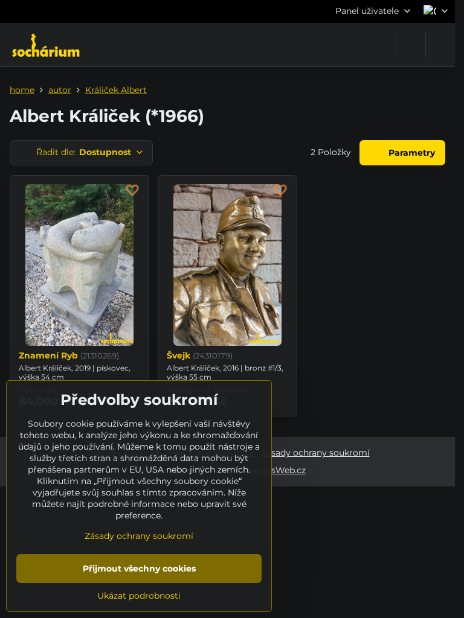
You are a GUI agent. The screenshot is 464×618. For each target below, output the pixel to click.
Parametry (410, 152)
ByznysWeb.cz (275, 470)
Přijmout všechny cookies (139, 568)
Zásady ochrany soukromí (315, 452)
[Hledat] (410, 45)
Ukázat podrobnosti (139, 595)
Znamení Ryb (48, 355)
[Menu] (440, 45)
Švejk (178, 355)
